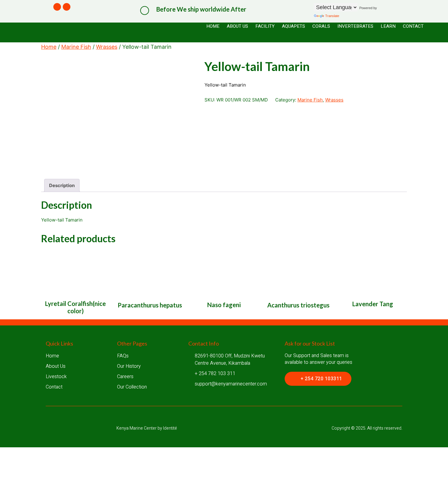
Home (48, 47)
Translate (332, 16)
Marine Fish (76, 47)
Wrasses (106, 47)
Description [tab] (62, 185)
